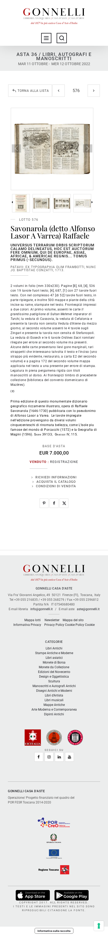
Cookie (90, 625)
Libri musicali (54, 700)
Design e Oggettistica (54, 676)
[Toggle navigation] (46, 38)
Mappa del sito (73, 620)
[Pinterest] (44, 503)
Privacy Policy (54, 625)
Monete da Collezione (54, 667)
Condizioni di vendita (56, 486)
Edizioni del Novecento (54, 672)
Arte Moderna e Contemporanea (54, 709)
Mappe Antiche (54, 705)
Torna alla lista (33, 91)
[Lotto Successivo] (94, 90)
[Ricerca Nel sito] (62, 38)
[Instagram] (49, 757)
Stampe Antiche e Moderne (54, 653)
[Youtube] (69, 757)
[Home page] (54, 15)
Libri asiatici (54, 658)
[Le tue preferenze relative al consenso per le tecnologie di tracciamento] (99, 926)
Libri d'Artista (54, 695)
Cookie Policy (74, 625)
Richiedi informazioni (56, 477)
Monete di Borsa (54, 662)
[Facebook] (54, 503)
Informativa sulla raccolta (54, 930)
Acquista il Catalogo (56, 482)
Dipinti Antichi (54, 714)
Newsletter (52, 620)
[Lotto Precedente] (58, 90)
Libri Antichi (54, 648)
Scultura (54, 681)
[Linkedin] (59, 757)
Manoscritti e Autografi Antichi (54, 686)
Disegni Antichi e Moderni (54, 691)
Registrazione (64, 462)
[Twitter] (64, 503)
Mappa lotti (32, 620)
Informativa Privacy (27, 625)
